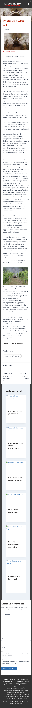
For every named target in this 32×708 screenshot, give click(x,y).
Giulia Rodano (14, 417)
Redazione (7, 29)
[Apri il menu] (28, 4)
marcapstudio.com (16, 703)
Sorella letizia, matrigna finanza (8, 377)
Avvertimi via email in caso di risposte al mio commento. (16, 655)
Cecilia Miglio (13, 483)
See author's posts (12, 356)
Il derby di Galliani (24, 376)
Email (4, 647)
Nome (4, 639)
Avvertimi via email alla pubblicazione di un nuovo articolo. (15, 662)
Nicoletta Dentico (15, 451)
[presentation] (16, 401)
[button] (31, 1)
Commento (7, 614)
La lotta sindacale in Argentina (13, 544)
